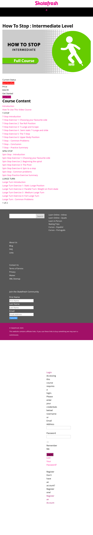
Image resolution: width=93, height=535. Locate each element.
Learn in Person (55, 221)
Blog (11, 246)
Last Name (14, 304)
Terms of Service (16, 268)
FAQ (11, 249)
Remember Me (51, 447)
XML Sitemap (14, 279)
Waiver (12, 275)
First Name (14, 297)
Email (12, 311)
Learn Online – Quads (58, 218)
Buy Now (6, 97)
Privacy (12, 272)
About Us (13, 242)
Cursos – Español (56, 227)
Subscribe (13, 318)
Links (11, 252)
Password (51, 433)
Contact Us (14, 265)
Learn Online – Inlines (58, 215)
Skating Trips (54, 224)
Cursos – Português (57, 230)
